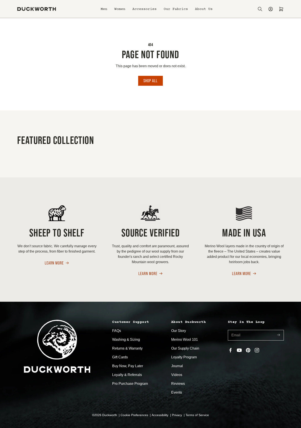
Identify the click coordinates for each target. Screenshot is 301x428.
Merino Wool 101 (184, 339)
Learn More (54, 263)
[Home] (36, 9)
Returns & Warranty (127, 348)
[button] (104, 9)
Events (176, 392)
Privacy (177, 415)
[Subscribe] (278, 335)
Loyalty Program (184, 357)
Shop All (150, 80)
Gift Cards (120, 357)
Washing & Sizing (126, 339)
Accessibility (160, 415)
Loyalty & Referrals (127, 375)
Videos (176, 375)
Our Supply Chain (185, 348)
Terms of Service (197, 415)
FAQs (116, 331)
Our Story (178, 331)
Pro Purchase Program (130, 383)
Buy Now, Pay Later (127, 366)
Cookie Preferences (135, 415)
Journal (177, 366)
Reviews (178, 383)
